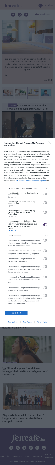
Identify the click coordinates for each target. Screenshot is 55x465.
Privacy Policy (42, 322)
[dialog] (27, 232)
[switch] (45, 194)
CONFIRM (16, 313)
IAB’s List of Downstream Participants (30, 181)
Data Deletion (13, 322)
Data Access (27, 322)
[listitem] (27, 188)
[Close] (50, 143)
